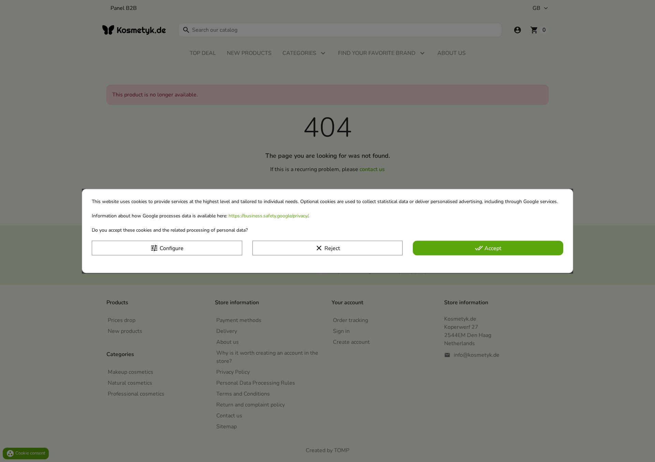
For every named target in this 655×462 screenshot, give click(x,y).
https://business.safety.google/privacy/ (268, 216)
